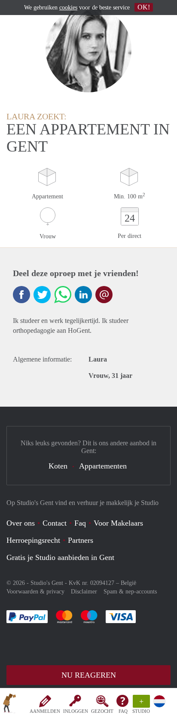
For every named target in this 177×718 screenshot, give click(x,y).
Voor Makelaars (118, 523)
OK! (143, 7)
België (128, 583)
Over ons (20, 523)
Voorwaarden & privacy (35, 591)
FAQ (123, 711)
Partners (80, 540)
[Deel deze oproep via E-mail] (104, 294)
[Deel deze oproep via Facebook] (21, 294)
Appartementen (103, 466)
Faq (80, 523)
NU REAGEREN (88, 675)
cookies (68, 7)
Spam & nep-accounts (130, 591)
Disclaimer (84, 591)
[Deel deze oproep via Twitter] (42, 294)
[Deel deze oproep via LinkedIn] (83, 294)
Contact (55, 523)
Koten (58, 466)
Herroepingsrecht (33, 540)
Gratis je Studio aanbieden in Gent (60, 557)
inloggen (75, 711)
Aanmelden (45, 711)
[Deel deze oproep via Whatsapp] (62, 294)
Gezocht (102, 711)
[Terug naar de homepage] (9, 705)
